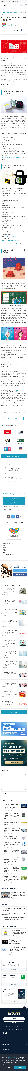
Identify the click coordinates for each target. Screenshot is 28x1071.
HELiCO (4, 400)
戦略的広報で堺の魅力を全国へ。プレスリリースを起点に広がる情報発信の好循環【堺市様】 (18, 895)
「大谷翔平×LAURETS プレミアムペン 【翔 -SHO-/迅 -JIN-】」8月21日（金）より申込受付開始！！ (18, 941)
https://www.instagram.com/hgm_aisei (10, 240)
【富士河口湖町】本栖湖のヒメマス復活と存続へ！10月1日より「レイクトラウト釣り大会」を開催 (12, 816)
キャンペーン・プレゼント (13, 464)
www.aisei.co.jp (16, 390)
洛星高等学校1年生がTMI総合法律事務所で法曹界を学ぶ (11, 823)
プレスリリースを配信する (13, 1026)
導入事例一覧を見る (15, 898)
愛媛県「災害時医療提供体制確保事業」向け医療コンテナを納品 (11, 852)
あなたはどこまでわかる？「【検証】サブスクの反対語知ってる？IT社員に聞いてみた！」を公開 (19, 933)
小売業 (8, 12)
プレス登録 (14, 498)
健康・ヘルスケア (11, 468)
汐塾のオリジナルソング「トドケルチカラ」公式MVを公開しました (13, 914)
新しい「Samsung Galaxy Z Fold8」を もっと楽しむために (11, 837)
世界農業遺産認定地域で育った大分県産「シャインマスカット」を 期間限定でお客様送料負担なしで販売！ (11, 878)
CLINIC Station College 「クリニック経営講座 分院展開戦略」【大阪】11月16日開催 (9, 674)
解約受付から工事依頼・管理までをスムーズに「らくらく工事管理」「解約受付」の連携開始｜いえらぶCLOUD (17, 950)
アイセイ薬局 (14, 12)
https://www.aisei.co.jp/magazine (8, 362)
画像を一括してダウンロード (14, 456)
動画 (2, 789)
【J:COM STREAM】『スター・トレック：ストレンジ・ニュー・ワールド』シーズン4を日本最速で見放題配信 (12, 807)
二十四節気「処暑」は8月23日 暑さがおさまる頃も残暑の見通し (13, 909)
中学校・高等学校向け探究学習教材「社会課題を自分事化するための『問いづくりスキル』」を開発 (11, 869)
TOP (4, 12)
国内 (18, 5)
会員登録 (14, 1018)
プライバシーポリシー (13, 1057)
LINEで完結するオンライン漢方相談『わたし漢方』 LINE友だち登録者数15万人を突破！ (9, 703)
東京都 (9, 474)
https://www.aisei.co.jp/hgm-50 (8, 86)
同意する (20, 1067)
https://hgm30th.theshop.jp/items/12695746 (12, 157)
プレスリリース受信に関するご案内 (18, 510)
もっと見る (14, 712)
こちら (25, 364)
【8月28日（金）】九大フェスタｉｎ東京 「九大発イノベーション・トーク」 (12, 844)
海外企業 (3, 793)
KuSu (3, 402)
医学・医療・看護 (15, 469)
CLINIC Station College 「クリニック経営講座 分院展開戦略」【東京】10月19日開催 (9, 683)
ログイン (14, 503)
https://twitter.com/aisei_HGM (12, 236)
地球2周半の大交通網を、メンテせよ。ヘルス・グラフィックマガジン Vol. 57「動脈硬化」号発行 (9, 693)
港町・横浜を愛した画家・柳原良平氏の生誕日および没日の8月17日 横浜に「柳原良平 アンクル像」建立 (12, 860)
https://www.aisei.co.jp (8, 554)
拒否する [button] (8, 1067)
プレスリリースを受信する (13, 1029)
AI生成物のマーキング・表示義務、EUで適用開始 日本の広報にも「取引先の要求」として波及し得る (13, 919)
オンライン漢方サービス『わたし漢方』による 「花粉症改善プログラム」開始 (9, 632)
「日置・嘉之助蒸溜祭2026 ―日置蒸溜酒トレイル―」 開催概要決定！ (12, 830)
